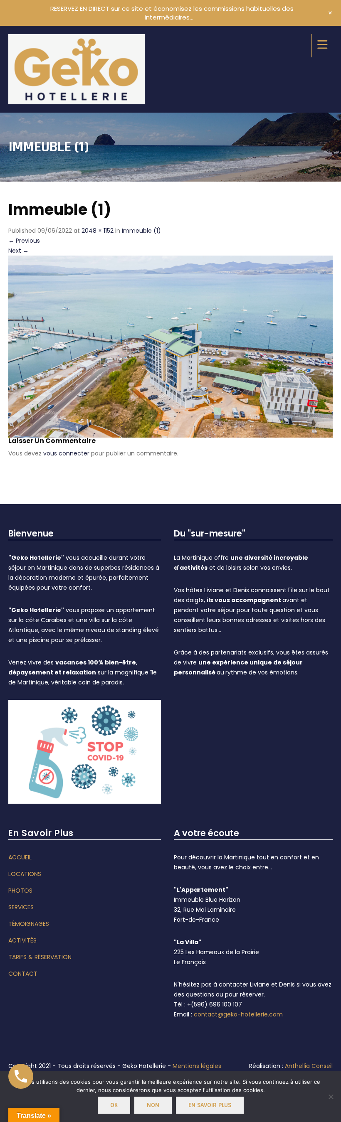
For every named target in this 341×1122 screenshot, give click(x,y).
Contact (22, 973)
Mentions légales (197, 1066)
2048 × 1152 (98, 230)
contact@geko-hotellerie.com (238, 1014)
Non (153, 1105)
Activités (22, 940)
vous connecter (66, 453)
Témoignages (28, 924)
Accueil (20, 857)
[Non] (330, 1096)
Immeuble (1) (141, 230)
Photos (20, 890)
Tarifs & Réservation (40, 957)
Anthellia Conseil (309, 1066)
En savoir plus (209, 1105)
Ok (114, 1105)
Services (21, 907)
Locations (24, 874)
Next (18, 250)
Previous (24, 240)
